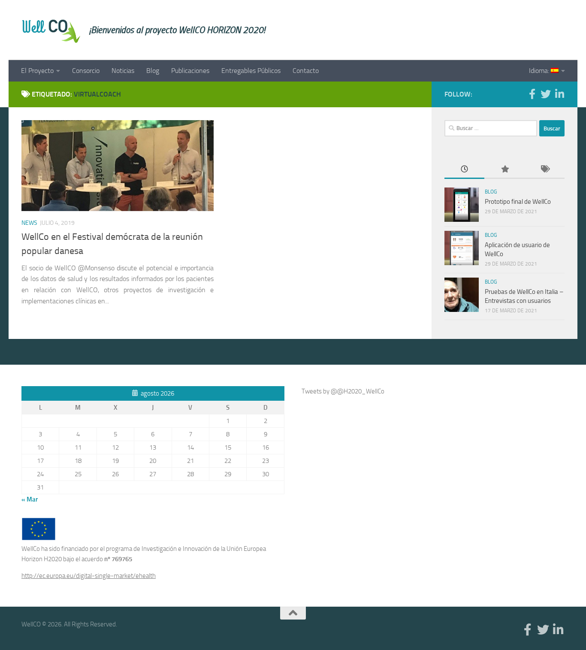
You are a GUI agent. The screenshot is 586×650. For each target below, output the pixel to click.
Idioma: (540, 71)
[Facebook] (532, 94)
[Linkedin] (559, 94)
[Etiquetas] (545, 169)
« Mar (29, 499)
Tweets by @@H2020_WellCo (343, 391)
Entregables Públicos (251, 71)
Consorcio (86, 71)
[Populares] (504, 169)
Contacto (306, 71)
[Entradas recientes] (464, 169)
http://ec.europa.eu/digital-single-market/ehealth (88, 576)
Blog (152, 71)
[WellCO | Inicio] (51, 30)
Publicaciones (190, 71)
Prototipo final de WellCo (518, 202)
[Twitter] (546, 94)
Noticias (123, 71)
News (29, 223)
